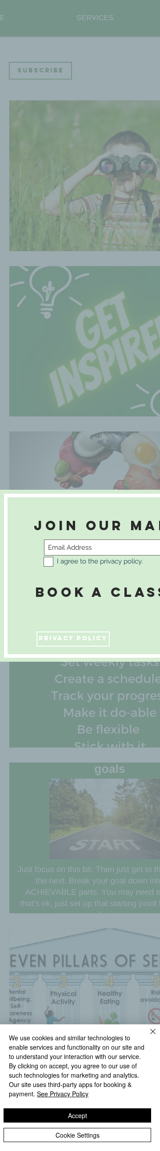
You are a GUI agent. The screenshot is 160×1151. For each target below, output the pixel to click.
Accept (77, 1115)
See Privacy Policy (62, 1093)
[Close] (147, 1036)
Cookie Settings (78, 1135)
